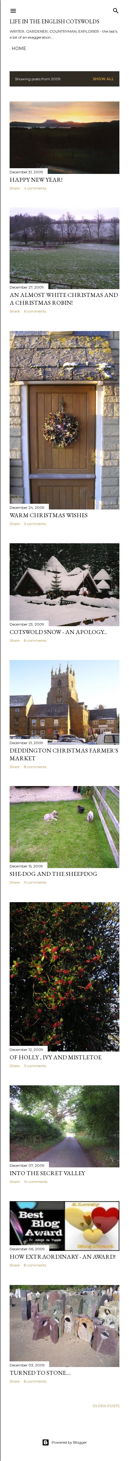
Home (19, 48)
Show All (103, 79)
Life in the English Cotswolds (54, 21)
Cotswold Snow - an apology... (58, 632)
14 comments (35, 1181)
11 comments (35, 882)
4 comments (35, 188)
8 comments (35, 640)
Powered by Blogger (69, 1442)
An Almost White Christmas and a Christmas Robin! (64, 299)
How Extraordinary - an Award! (63, 1256)
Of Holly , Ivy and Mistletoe (55, 1057)
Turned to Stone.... (40, 1373)
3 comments (35, 523)
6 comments (35, 311)
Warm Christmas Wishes (49, 515)
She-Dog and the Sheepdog (53, 874)
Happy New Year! (36, 179)
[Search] (115, 9)
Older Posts (106, 1406)
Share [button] (15, 188)
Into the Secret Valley (47, 1173)
